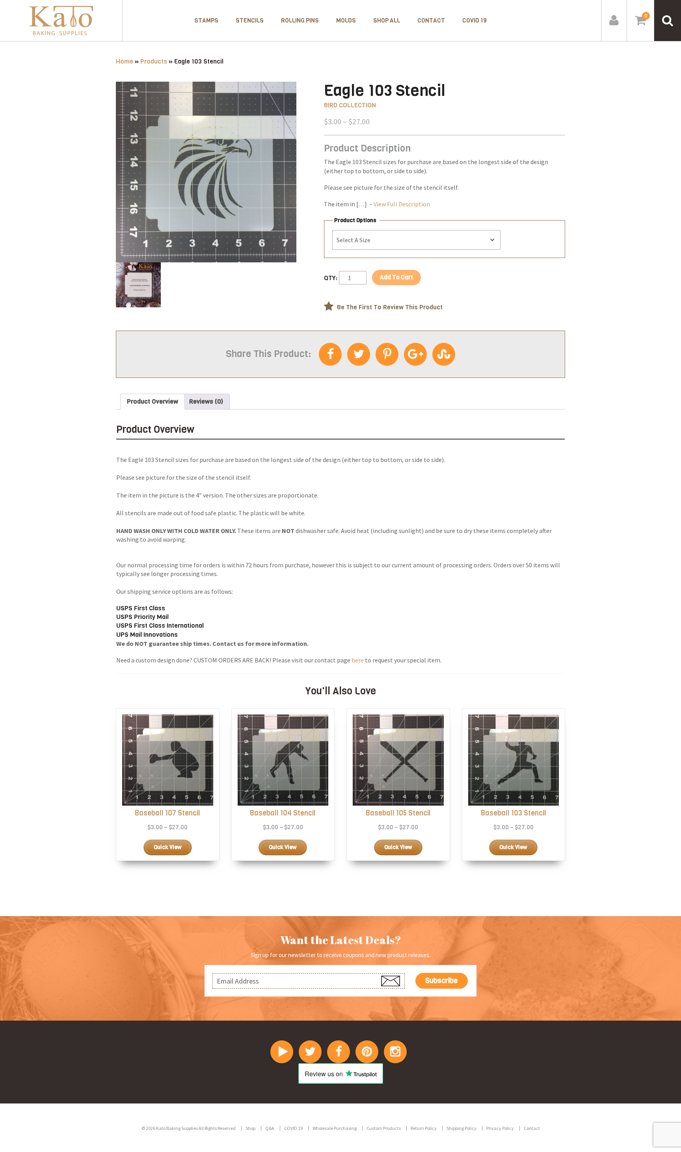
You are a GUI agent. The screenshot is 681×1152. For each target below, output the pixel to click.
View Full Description (402, 204)
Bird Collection (350, 105)
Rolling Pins (300, 20)
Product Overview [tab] (152, 401)
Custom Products (384, 1128)
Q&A (269, 1128)
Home (124, 61)
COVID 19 (474, 20)
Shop (250, 1128)
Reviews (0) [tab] (206, 401)
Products (153, 61)
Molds (346, 20)
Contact (431, 20)
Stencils (250, 20)
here (358, 660)
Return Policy (424, 1128)
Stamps (206, 20)
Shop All (386, 20)
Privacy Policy (500, 1128)
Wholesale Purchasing (335, 1128)
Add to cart (396, 277)
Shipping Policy (461, 1128)
